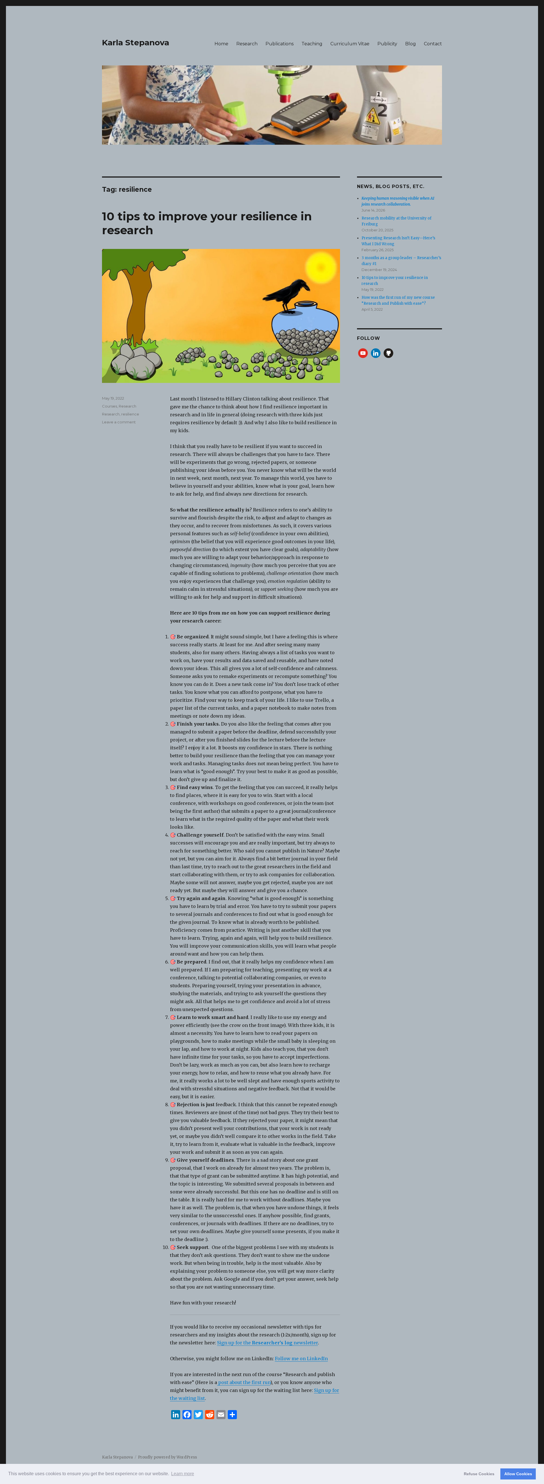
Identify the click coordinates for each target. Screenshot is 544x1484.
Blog (410, 43)
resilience (130, 414)
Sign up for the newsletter (267, 1343)
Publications (279, 43)
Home (221, 43)
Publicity (387, 43)
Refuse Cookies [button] (479, 1474)
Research (247, 43)
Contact (433, 43)
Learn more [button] (182, 1473)
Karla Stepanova (135, 42)
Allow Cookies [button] (518, 1474)
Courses (109, 406)
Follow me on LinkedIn (301, 1358)
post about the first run (243, 1382)
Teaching (311, 43)
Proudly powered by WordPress (167, 1457)
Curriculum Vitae (349, 43)
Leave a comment (119, 422)
